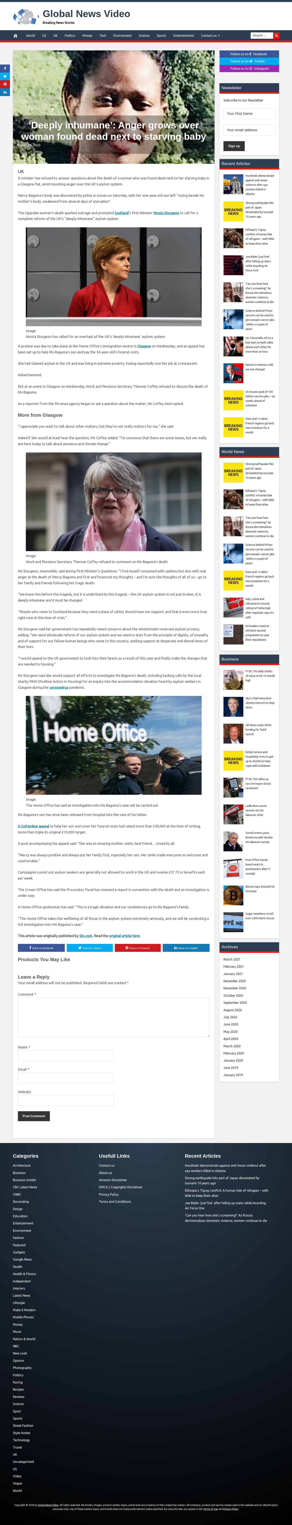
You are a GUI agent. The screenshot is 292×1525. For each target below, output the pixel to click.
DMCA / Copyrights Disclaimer (120, 1187)
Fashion (18, 1237)
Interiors (19, 1288)
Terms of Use (210, 1509)
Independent (22, 1281)
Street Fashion (23, 1425)
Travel (17, 1447)
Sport (17, 1411)
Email (23, 1069)
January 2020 (233, 1060)
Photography (22, 1368)
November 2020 (234, 988)
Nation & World (24, 1339)
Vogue (17, 1483)
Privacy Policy (109, 1194)
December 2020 (234, 981)
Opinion (18, 1360)
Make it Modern (24, 1310)
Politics (70, 35)
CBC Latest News (25, 1187)
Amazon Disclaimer (113, 1180)
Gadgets (19, 1252)
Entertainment (183, 35)
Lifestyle (19, 1303)
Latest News (21, 1295)
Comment (27, 994)
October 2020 (233, 995)
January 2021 (233, 974)
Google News (22, 1259)
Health (17, 1266)
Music (17, 1331)
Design (18, 1209)
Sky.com (85, 936)
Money (87, 35)
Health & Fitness (24, 1274)
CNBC (17, 1194)
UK (55, 35)
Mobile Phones (23, 1317)
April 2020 (230, 1039)
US (44, 35)
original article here (124, 936)
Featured (19, 1245)
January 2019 (233, 1075)
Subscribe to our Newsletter (243, 100)
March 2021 (232, 959)
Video (17, 1476)
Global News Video (86, 13)
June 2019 (230, 1068)
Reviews (18, 1397)
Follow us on (248, 54)
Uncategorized (23, 1461)
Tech (102, 35)
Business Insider (24, 1180)
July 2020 (230, 1017)
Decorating (21, 1201)
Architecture (22, 1165)
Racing (18, 1382)
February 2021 (233, 966)
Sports (161, 35)
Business (19, 1173)
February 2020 (233, 1053)
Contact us (209, 35)
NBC (16, 1346)
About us (105, 1173)
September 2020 (235, 1002)
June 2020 (230, 1024)
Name (24, 1047)
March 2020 (232, 1046)
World (30, 35)
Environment (122, 35)
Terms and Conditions (115, 1201)
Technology (21, 1440)
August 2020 (232, 1010)
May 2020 (230, 1031)
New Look (20, 1353)
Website (24, 1092)
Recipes (18, 1389)
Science (144, 35)
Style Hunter (21, 1433)
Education (20, 1216)
